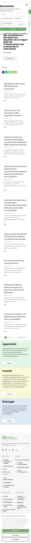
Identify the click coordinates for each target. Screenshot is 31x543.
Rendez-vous (20, 492)
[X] (3, 72)
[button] (26, 4)
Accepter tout (15, 530)
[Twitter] (6, 450)
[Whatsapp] (9, 72)
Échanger (8, 401)
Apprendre (9, 344)
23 (22, 337)
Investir (7, 371)
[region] (15, 528)
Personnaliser (15, 535)
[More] (15, 72)
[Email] (12, 72)
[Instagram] (16, 450)
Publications (6, 492)
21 (17, 337)
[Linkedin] (6, 72)
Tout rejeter (15, 539)
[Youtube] (13, 450)
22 (20, 337)
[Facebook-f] (9, 450)
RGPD (14, 18)
